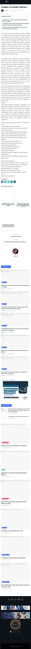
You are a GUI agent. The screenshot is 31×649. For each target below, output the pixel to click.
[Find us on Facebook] (9, 599)
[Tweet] (5, 181)
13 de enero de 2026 (13, 413)
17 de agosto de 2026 (6, 559)
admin (6, 10)
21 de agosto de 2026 (6, 476)
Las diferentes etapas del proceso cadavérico (13, 558)
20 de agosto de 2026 (6, 505)
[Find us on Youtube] (22, 599)
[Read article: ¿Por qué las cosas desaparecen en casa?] (15, 519)
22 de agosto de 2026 (6, 447)
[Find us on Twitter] (19, 599)
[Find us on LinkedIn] (15, 599)
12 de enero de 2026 (10, 353)
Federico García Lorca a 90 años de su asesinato (13, 445)
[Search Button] (29, 2)
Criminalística (5, 554)
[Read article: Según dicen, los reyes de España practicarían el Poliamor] (15, 461)
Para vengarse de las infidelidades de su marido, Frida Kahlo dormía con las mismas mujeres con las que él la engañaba (19, 410)
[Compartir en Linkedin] (11, 181)
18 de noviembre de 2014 (16, 10)
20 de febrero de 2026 (10, 310)
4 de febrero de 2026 (10, 332)
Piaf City (4, 282)
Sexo (3, 469)
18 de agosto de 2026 (6, 532)
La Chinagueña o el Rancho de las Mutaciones (18, 416)
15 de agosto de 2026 (6, 588)
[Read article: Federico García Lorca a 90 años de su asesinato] (15, 433)
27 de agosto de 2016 (13, 418)
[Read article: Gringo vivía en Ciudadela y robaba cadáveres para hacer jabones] (15, 341)
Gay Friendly (5, 442)
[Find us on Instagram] (12, 599)
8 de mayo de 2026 (9, 288)
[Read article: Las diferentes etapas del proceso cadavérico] (15, 546)
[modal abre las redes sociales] (14, 181)
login (5, 380)
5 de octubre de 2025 (10, 375)
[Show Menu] (1, 2)
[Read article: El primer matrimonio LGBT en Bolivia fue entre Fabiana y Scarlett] (15, 490)
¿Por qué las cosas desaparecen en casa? (12, 531)
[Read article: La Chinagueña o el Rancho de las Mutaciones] (4, 418)
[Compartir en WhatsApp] (8, 181)
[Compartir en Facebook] (2, 181)
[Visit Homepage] (15, 2)
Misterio (4, 527)
